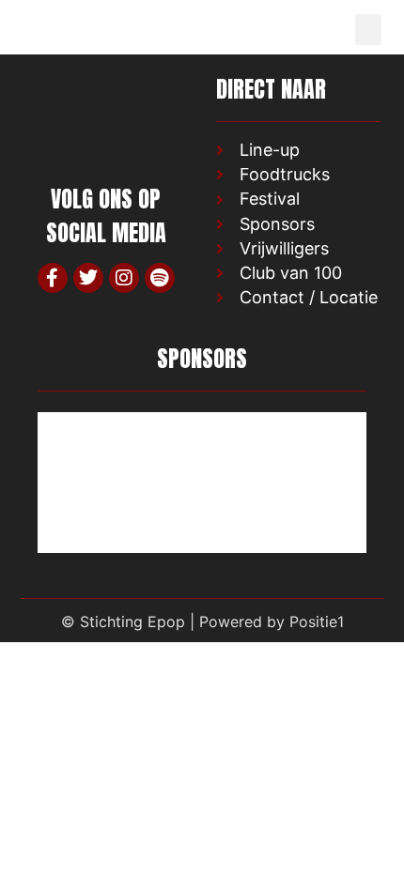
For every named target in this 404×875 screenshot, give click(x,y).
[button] (368, 29)
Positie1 (316, 621)
